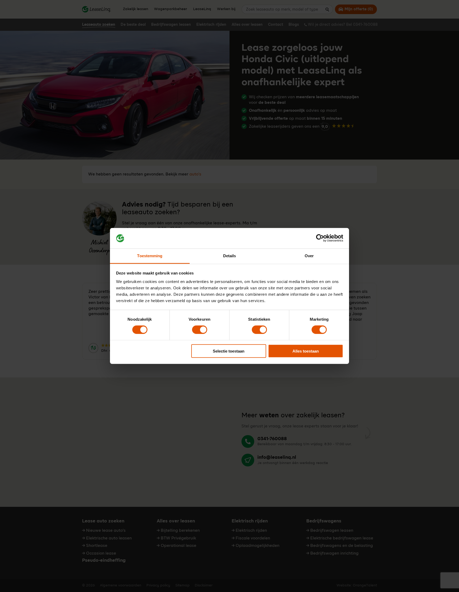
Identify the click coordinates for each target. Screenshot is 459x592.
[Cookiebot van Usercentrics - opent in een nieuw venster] (320, 238)
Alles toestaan (305, 351)
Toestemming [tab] (149, 256)
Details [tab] (229, 256)
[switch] (199, 329)
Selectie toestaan (228, 351)
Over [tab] (309, 256)
